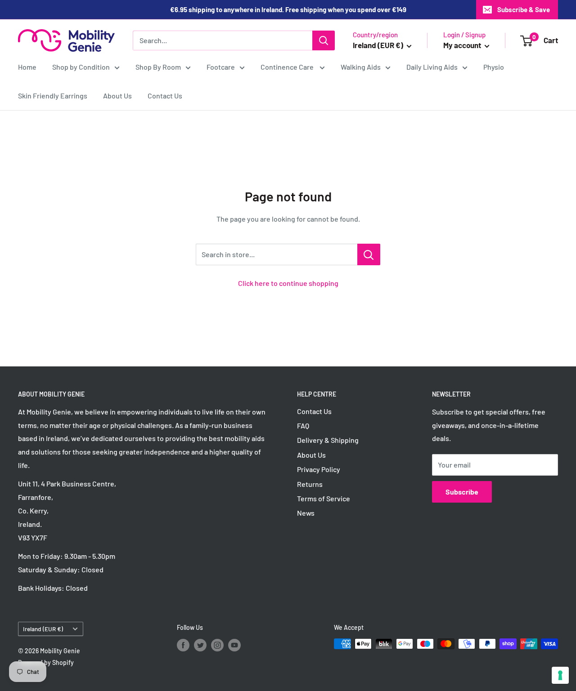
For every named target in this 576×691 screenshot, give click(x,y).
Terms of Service (323, 498)
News (306, 512)
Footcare (221, 66)
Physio (493, 66)
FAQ (303, 425)
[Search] (323, 40)
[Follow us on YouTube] (234, 644)
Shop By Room (158, 66)
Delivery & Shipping (328, 440)
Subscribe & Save (523, 9)
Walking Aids (361, 66)
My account (462, 44)
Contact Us (165, 95)
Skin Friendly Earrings (52, 95)
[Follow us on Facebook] (183, 644)
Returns (310, 484)
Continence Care (288, 66)
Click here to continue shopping (288, 283)
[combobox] (222, 40)
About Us (117, 95)
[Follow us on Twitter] (200, 644)
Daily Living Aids (432, 66)
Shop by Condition (81, 66)
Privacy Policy (318, 469)
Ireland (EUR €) (43, 629)
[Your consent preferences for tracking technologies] (560, 675)
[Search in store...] (368, 254)
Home (27, 66)
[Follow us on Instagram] (217, 644)
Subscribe (462, 491)
